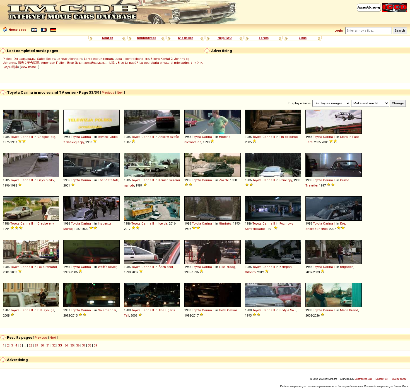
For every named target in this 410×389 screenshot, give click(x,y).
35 (72, 345)
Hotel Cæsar (228, 310)
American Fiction (53, 63)
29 (36, 345)
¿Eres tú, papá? (127, 63)
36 (77, 345)
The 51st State (108, 180)
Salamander (107, 310)
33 (60, 345)
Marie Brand (349, 310)
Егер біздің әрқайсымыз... (87, 63)
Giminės (225, 223)
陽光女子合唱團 (28, 63)
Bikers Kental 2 (161, 59)
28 (30, 345)
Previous (108, 93)
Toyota (15, 137)
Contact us (381, 378)
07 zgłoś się (46, 137)
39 (95, 345)
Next (120, 93)
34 (66, 345)
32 (54, 345)
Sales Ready (46, 59)
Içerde (162, 223)
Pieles (7, 59)
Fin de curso (288, 137)
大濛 (111, 63)
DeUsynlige (45, 310)
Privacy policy (398, 378)
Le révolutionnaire (69, 59)
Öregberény (45, 223)
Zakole (224, 180)
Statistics (185, 38)
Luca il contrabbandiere (132, 59)
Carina (25, 137)
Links (303, 38)
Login (338, 30)
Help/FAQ (225, 38)
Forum (264, 38)
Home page (17, 30)
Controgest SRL (363, 378)
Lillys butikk (45, 180)
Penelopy (285, 180)
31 (48, 345)
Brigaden (346, 267)
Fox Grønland (47, 267)
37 (83, 345)
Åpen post (165, 267)
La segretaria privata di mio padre (164, 63)
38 (89, 345)
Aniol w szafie (168, 137)
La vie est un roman (98, 59)
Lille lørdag (227, 267)
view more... (29, 67)
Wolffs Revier (107, 267)
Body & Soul (287, 310)
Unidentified (146, 38)
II (32, 137)
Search (107, 38)
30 (42, 345)
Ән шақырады (24, 59)
